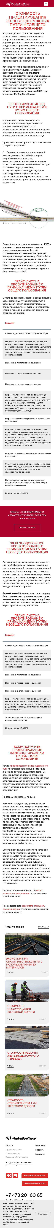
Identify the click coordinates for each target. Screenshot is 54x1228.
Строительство (13, 1153)
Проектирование (13, 1149)
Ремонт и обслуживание (17, 1157)
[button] (27, 527)
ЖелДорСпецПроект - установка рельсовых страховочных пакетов (19, 1164)
